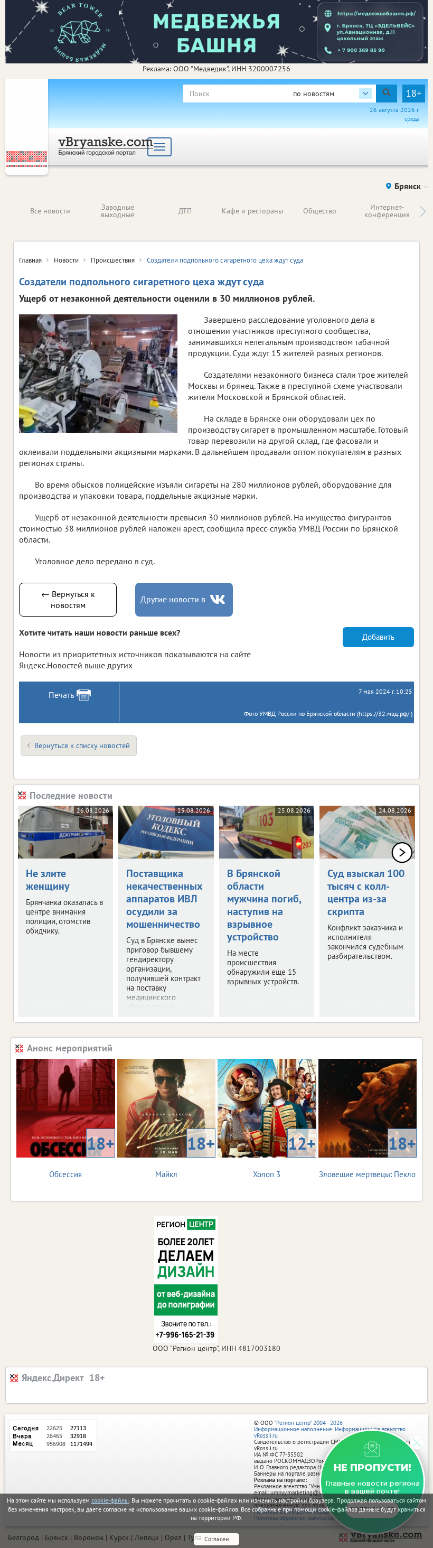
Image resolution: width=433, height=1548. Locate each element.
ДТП (185, 211)
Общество (319, 211)
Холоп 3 (284, 1155)
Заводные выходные (117, 210)
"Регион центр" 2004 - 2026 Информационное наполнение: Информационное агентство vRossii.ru (330, 1429)
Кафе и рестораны (252, 211)
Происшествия (113, 260)
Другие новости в (172, 599)
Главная (30, 260)
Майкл (185, 1155)
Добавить (378, 637)
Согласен (216, 1539)
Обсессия (81, 1155)
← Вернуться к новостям (68, 599)
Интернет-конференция (387, 210)
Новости (66, 260)
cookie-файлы (110, 1500)
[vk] (219, 599)
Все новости (50, 211)
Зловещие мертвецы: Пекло (367, 1155)
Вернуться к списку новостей (82, 745)
